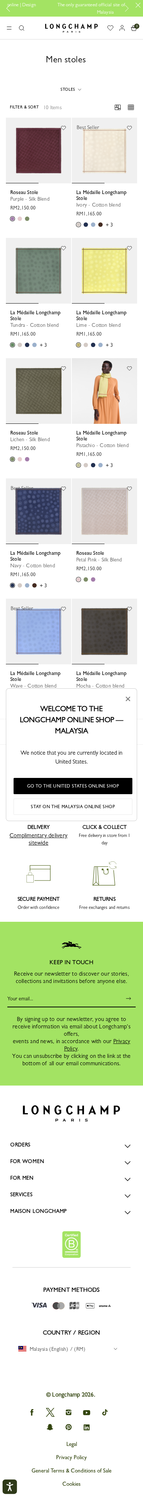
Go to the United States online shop (73, 786)
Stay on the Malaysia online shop (73, 806)
